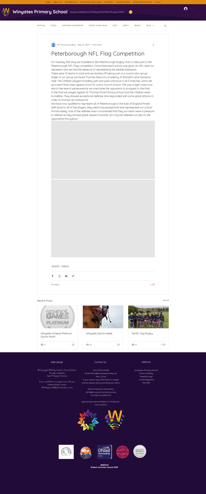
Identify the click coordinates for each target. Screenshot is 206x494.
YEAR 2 (137, 25)
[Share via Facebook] (52, 276)
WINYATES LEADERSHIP (72, 25)
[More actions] (153, 44)
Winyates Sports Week (99, 333)
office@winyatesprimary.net (104, 373)
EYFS (115, 25)
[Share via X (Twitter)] (59, 276)
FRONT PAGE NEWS (98, 25)
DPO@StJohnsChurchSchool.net (101, 392)
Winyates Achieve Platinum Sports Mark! (56, 335)
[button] (57, 2)
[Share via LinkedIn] (66, 276)
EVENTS (65, 266)
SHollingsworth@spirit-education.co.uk (57, 387)
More (148, 25)
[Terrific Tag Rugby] (148, 317)
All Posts (41, 25)
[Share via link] (73, 276)
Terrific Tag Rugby (142, 333)
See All (166, 300)
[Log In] (184, 8)
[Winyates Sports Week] (103, 317)
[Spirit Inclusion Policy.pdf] (125, 12)
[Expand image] (103, 150)
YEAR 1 (126, 25)
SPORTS (55, 266)
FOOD (53, 25)
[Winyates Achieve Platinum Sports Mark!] (57, 317)
